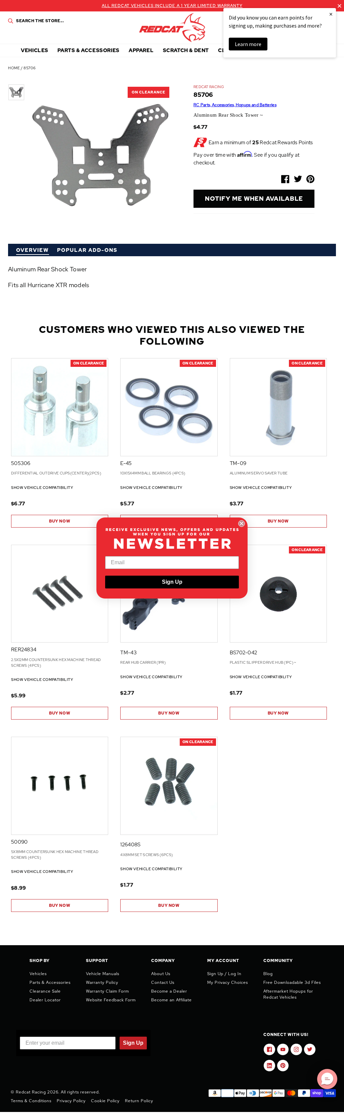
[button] (327, 1079)
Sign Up (172, 582)
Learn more (248, 44)
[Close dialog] (241, 523)
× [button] (331, 14)
